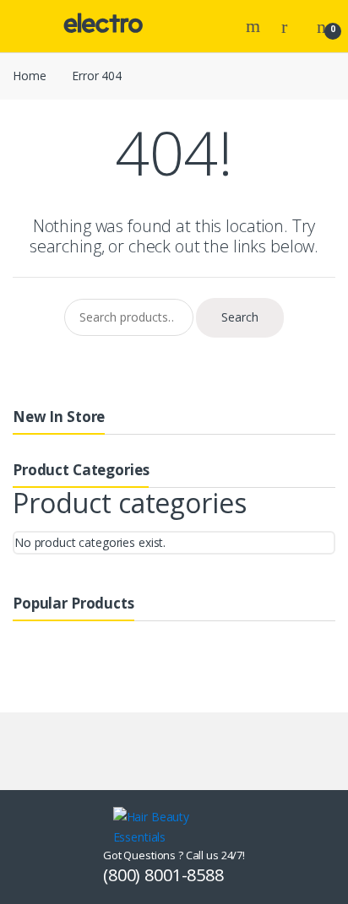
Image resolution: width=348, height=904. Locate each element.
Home (29, 76)
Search (255, 26)
